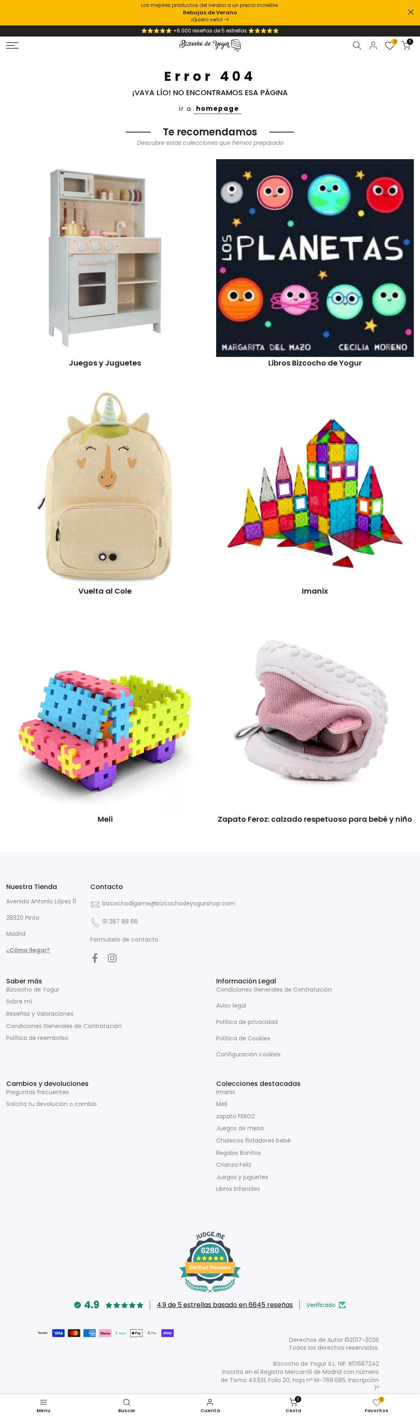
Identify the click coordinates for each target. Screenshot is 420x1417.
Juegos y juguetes (242, 1177)
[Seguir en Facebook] (95, 958)
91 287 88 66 (120, 921)
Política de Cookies (243, 1038)
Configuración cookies (248, 1054)
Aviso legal (231, 1005)
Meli (221, 1104)
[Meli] (105, 714)
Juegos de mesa (240, 1128)
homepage (217, 108)
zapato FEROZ (235, 1116)
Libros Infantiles (238, 1189)
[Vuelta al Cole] (105, 486)
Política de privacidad (247, 1022)
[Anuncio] (210, 12)
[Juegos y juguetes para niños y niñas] (105, 258)
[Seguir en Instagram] (112, 958)
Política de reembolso (37, 1038)
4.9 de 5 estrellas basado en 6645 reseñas (225, 1305)
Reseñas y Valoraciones (39, 1014)
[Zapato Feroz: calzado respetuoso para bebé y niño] (315, 714)
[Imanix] (315, 486)
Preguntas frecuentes (37, 1092)
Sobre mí (19, 1001)
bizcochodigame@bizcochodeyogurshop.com (168, 903)
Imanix (225, 1092)
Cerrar (9, 12)
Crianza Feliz (233, 1165)
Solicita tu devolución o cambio (51, 1104)
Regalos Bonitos (238, 1153)
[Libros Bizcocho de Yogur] (315, 258)
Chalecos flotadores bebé (253, 1140)
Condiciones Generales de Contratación (64, 1026)
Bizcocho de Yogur (32, 989)
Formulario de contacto (124, 939)
